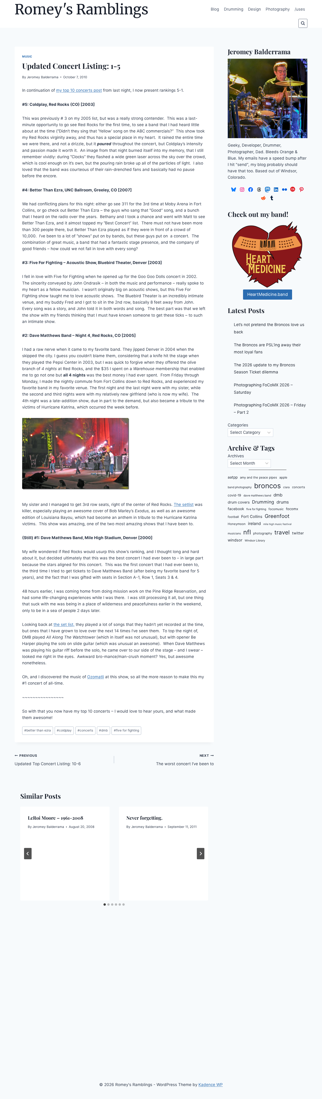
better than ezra (37, 730)
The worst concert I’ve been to (185, 760)
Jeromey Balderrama (42, 77)
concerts (85, 730)
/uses (300, 9)
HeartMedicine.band (267, 294)
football (233, 517)
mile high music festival (277, 524)
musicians (234, 533)
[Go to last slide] (28, 853)
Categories (238, 425)
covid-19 (234, 495)
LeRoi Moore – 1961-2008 (55, 817)
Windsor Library (255, 540)
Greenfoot (277, 516)
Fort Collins (251, 516)
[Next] (200, 853)
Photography (278, 9)
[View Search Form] (302, 23)
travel (282, 532)
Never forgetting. (144, 817)
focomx (292, 509)
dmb (103, 730)
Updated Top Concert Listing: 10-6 (48, 760)
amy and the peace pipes (258, 477)
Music (27, 56)
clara (286, 487)
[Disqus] (114, 990)
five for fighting (126, 730)
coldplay (64, 730)
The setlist (184, 504)
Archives (236, 456)
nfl (247, 532)
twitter (298, 533)
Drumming (233, 9)
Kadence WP (210, 1084)
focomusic (276, 509)
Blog (215, 9)
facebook (236, 509)
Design (254, 9)
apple (283, 477)
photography (262, 533)
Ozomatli (95, 676)
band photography (240, 487)
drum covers (239, 502)
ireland (254, 523)
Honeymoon (237, 524)
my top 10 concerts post (79, 90)
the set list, (64, 624)
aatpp (233, 477)
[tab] (104, 904)
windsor (235, 540)
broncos (267, 486)
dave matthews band (257, 495)
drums (283, 502)
